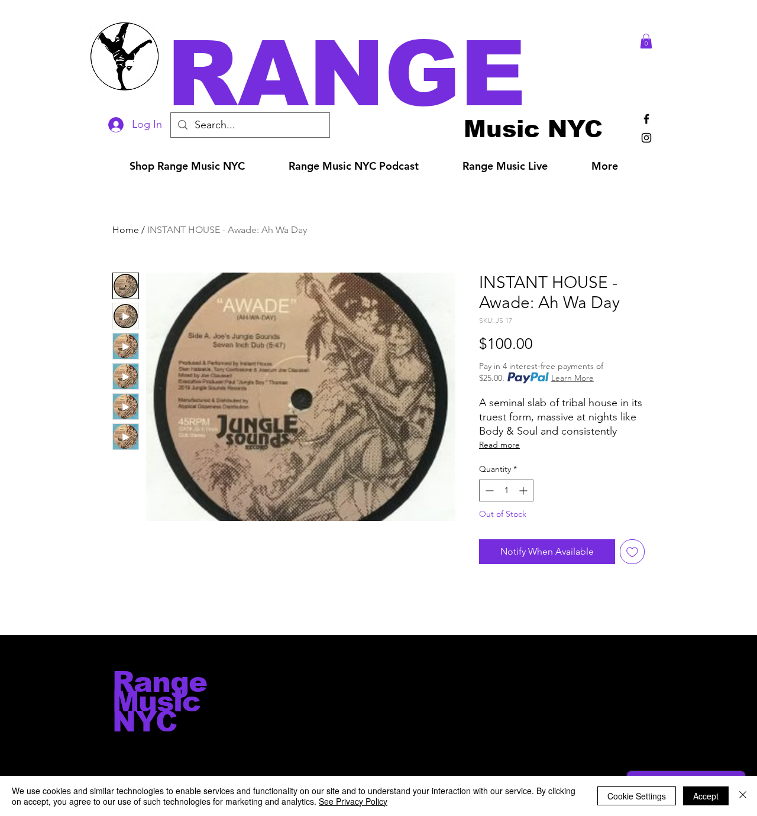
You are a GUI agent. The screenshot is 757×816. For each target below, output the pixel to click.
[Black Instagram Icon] (646, 137)
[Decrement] (488, 490)
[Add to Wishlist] (632, 551)
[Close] (743, 796)
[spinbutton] (506, 490)
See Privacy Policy (353, 801)
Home (125, 229)
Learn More (572, 378)
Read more (499, 444)
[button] (395, 73)
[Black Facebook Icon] (646, 118)
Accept (706, 796)
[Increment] (524, 490)
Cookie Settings (636, 796)
